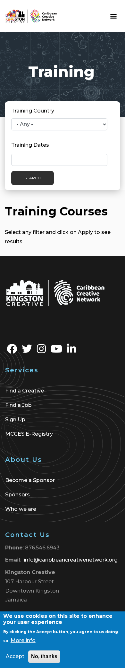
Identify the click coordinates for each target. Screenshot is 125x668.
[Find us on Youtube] (56, 351)
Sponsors (17, 495)
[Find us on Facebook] (12, 351)
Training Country (32, 111)
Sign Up (15, 419)
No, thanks (44, 656)
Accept (15, 656)
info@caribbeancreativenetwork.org (71, 560)
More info (23, 640)
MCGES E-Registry (29, 434)
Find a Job (18, 405)
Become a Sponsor (30, 480)
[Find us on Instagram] (41, 351)
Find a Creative (24, 391)
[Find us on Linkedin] (71, 351)
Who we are (20, 509)
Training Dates (30, 145)
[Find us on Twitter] (27, 351)
